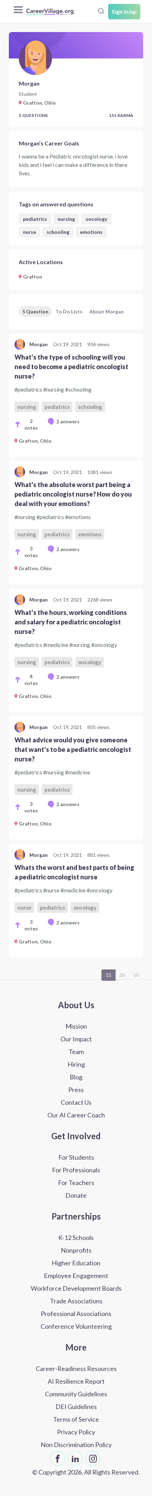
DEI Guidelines (76, 1406)
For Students (76, 1157)
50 (136, 975)
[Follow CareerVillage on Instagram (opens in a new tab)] (93, 1458)
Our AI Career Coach (76, 1115)
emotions (91, 232)
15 (108, 975)
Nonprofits (76, 1250)
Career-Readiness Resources (76, 1368)
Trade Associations (76, 1301)
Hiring (76, 1064)
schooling (58, 232)
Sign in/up (124, 11)
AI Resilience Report (76, 1381)
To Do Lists (68, 311)
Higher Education (76, 1263)
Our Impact (76, 1039)
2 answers (68, 421)
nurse (29, 232)
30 (122, 975)
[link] (76, 395)
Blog (76, 1077)
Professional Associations (76, 1313)
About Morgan (106, 311)
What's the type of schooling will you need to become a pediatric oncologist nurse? (71, 366)
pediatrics (35, 219)
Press (76, 1089)
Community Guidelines (76, 1394)
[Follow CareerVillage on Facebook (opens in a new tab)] (57, 1458)
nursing (66, 219)
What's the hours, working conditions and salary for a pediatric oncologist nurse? (70, 622)
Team (76, 1051)
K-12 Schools (76, 1237)
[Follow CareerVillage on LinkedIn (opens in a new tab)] (75, 1458)
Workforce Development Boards (76, 1288)
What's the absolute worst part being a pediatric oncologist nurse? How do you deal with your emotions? (73, 494)
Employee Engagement (76, 1275)
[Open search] (101, 10)
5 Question (35, 311)
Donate (76, 1195)
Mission (76, 1026)
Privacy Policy (76, 1432)
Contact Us (76, 1102)
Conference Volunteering (76, 1326)
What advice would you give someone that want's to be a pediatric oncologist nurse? (72, 749)
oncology (96, 219)
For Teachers (76, 1182)
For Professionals (76, 1170)
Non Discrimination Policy (76, 1444)
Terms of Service (76, 1419)
